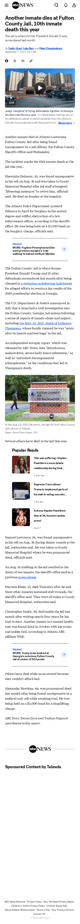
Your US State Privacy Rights (58, 901)
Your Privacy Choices (63, 909)
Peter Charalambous (50, 48)
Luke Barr (28, 48)
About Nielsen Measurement (20, 909)
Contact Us (39, 913)
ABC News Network (14, 901)
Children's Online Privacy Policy (28, 905)
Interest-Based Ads (56, 905)
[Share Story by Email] (23, 61)
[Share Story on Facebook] (7, 61)
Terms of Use (43, 909)
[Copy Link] (31, 61)
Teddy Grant (15, 48)
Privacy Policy (34, 901)
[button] (6, 5)
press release (27, 577)
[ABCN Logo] (22, 5)
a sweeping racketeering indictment (46, 283)
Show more (65, 123)
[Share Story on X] (15, 61)
